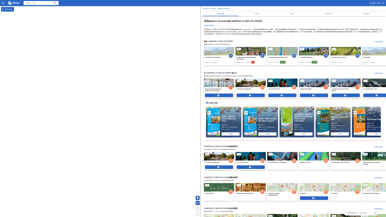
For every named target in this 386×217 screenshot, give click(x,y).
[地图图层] (198, 198)
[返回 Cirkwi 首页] (14, 3)
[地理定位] (198, 203)
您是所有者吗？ (209, 25)
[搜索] (55, 3)
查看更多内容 (8, 9)
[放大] (198, 208)
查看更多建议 (378, 42)
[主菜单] (3, 3)
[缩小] (198, 213)
